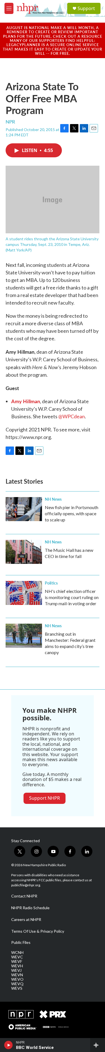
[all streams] (97, 1045)
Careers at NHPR (26, 919)
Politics (51, 583)
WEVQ (17, 984)
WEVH (17, 966)
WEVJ (16, 970)
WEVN (17, 975)
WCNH (17, 952)
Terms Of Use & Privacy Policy (37, 931)
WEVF (16, 961)
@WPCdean (71, 416)
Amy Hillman (25, 401)
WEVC (17, 957)
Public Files (21, 942)
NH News (53, 499)
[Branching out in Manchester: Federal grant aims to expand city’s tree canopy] (24, 636)
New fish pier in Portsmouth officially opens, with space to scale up (71, 513)
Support (86, 8)
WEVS (16, 988)
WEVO (17, 979)
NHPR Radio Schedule (30, 908)
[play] (8, 1045)
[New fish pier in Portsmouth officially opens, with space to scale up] (24, 509)
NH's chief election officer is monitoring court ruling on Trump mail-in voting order (72, 597)
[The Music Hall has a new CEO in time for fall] (24, 552)
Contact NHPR (24, 896)
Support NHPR (44, 798)
